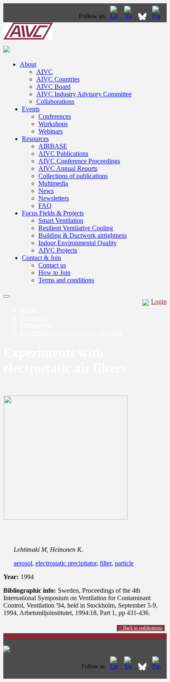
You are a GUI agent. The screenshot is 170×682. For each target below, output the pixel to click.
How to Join (54, 272)
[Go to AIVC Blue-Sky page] (143, 15)
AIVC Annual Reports (67, 168)
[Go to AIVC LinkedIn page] (115, 15)
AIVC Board (53, 86)
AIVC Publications (63, 153)
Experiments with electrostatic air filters (71, 332)
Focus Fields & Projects (53, 213)
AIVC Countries (58, 79)
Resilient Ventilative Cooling (75, 227)
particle (124, 563)
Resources (35, 138)
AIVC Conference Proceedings (79, 161)
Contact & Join (41, 257)
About (28, 64)
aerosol (23, 563)
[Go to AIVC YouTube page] (129, 15)
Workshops (53, 123)
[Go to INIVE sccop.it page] (158, 15)
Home (28, 310)
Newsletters (53, 198)
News (46, 190)
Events (31, 108)
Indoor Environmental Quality (77, 242)
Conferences (54, 116)
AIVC (44, 71)
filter (105, 563)
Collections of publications (73, 175)
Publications (36, 325)
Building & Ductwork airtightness (82, 235)
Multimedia (53, 183)
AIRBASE (52, 146)
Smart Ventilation (60, 220)
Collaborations (55, 101)
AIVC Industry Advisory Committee (84, 94)
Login (159, 301)
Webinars (50, 131)
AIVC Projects (57, 250)
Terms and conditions (66, 280)
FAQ (45, 205)
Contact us (52, 265)
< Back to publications (141, 628)
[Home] (28, 37)
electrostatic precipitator (66, 563)
